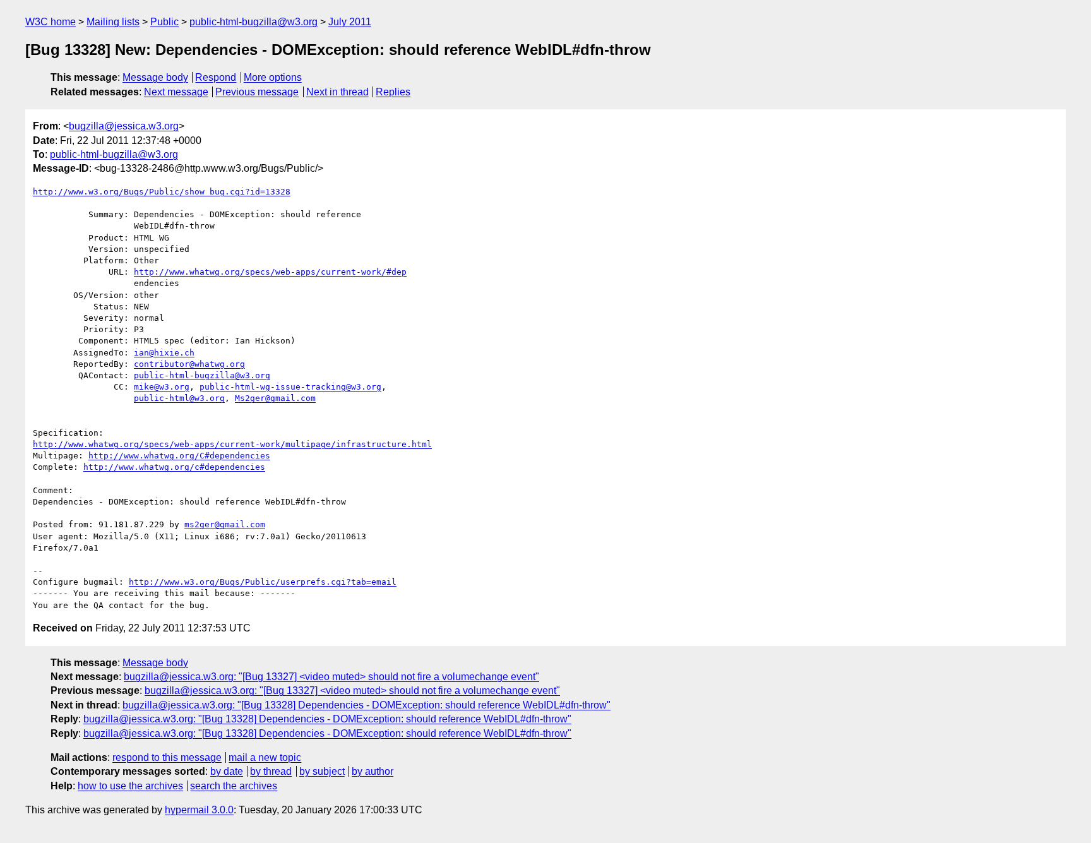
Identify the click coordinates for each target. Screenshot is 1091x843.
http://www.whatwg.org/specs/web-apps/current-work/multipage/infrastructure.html (232, 444)
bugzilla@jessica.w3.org (124, 126)
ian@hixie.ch (164, 352)
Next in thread (337, 92)
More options (273, 77)
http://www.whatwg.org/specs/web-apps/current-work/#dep (270, 272)
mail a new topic (265, 757)
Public (164, 21)
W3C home (50, 21)
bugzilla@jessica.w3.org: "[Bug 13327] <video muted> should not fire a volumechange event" (331, 676)
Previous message (257, 92)
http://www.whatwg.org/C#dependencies (179, 455)
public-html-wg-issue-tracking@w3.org (290, 387)
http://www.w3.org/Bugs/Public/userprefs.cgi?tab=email (262, 582)
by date (226, 771)
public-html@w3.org (179, 398)
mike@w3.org (161, 387)
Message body (155, 77)
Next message (176, 92)
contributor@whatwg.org (189, 364)
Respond (215, 77)
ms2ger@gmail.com (224, 524)
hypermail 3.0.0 (199, 809)
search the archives (233, 785)
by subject (322, 771)
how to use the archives (130, 785)
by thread (271, 771)
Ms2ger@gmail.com (275, 398)
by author (372, 771)
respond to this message (167, 757)
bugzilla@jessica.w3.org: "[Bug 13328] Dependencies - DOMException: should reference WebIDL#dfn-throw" (366, 705)
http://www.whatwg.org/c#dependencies (174, 467)
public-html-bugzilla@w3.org (253, 21)
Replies (393, 92)
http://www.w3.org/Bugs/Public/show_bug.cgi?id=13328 (161, 191)
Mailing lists (113, 21)
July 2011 (349, 21)
